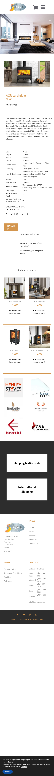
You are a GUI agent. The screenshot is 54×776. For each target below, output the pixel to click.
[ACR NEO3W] (39, 288)
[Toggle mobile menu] (43, 7)
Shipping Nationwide (27, 463)
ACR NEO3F (15, 350)
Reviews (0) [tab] (11, 227)
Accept (7, 772)
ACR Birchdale (15, 301)
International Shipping (27, 489)
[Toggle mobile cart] (35, 7)
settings (24, 767)
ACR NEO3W (39, 301)
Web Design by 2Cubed (35, 619)
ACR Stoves (20, 207)
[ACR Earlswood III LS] (39, 337)
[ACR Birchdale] (14, 288)
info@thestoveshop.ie (37, 602)
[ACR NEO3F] (14, 337)
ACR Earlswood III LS (39, 350)
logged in (32, 251)
